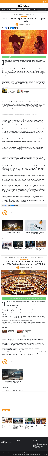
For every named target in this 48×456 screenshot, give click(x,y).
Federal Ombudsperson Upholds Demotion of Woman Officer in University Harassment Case (29, 248)
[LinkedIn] (11, 28)
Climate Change (20, 9)
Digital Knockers (29, 452)
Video (31, 9)
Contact (44, 454)
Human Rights (13, 9)
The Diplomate (27, 9)
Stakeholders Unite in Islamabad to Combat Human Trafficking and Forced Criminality (6, 248)
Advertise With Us (23, 454)
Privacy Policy (32, 454)
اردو (46, 454)
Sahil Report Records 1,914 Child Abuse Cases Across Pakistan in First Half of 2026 (26, 93)
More (34, 9)
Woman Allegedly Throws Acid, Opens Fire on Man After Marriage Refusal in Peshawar (11, 93)
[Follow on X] (23, 24)
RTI (9, 9)
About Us (36, 454)
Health (17, 14)
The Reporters (21, 24)
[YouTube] (11, 212)
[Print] (17, 28)
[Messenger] (13, 28)
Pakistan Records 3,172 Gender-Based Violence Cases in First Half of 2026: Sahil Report (17, 248)
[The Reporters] (24, 5)
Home (14, 14)
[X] (9, 28)
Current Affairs (5, 9)
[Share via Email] (15, 28)
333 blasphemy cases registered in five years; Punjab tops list (40, 248)
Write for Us (40, 454)
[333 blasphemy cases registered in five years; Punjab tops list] (41, 244)
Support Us (28, 454)
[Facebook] (6, 28)
